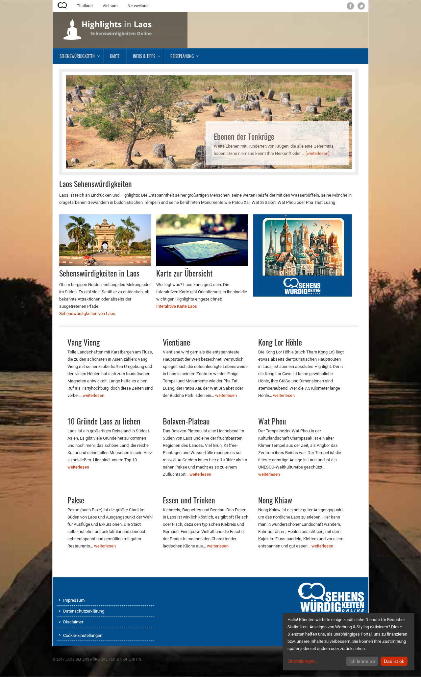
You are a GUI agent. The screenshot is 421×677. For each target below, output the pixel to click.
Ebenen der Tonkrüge (244, 136)
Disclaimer (73, 621)
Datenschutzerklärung (83, 611)
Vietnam (110, 6)
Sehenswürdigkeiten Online (62, 5)
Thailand (85, 6)
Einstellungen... (303, 661)
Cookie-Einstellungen (82, 635)
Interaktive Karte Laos (176, 306)
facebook (350, 6)
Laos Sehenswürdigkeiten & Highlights (103, 659)
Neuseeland (138, 6)
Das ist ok (394, 661)
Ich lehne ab (362, 661)
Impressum (74, 600)
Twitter (361, 6)
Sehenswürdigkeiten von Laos (87, 313)
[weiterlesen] (317, 153)
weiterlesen (93, 395)
